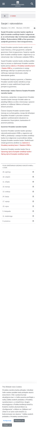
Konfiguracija (7, 420)
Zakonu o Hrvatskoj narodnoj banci (23, 66)
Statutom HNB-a (25, 145)
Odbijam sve (7, 425)
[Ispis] (35, 28)
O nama (13, 16)
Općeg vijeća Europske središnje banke (15, 154)
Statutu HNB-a (7, 68)
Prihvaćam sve (19, 420)
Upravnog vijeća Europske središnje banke (16, 151)
